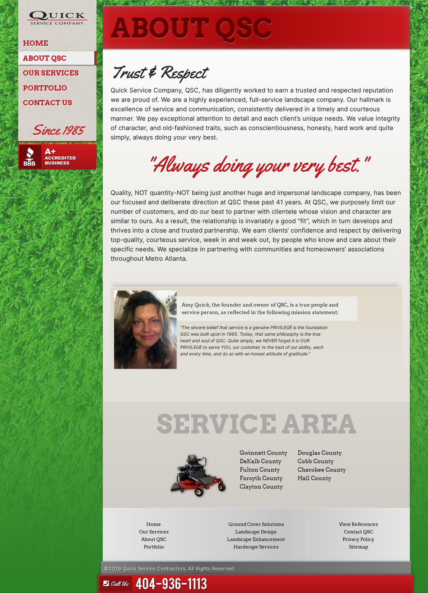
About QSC (44, 58)
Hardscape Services (256, 547)
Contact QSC (358, 532)
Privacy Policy (358, 539)
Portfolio (45, 88)
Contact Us (47, 102)
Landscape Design (256, 532)
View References (358, 524)
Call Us (118, 584)
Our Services (51, 73)
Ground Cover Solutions (256, 524)
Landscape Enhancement (256, 539)
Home (35, 43)
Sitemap (358, 547)
